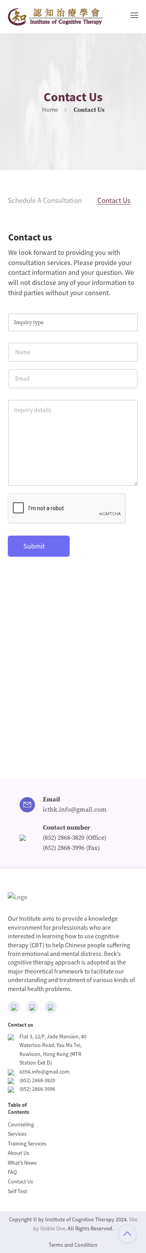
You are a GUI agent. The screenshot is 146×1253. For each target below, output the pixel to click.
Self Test (17, 1191)
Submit (34, 545)
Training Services (27, 1143)
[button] (134, 15)
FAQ (12, 1172)
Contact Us (20, 1181)
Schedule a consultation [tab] (45, 200)
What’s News (22, 1162)
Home (50, 109)
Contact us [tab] (113, 200)
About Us (18, 1152)
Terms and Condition (73, 1244)
